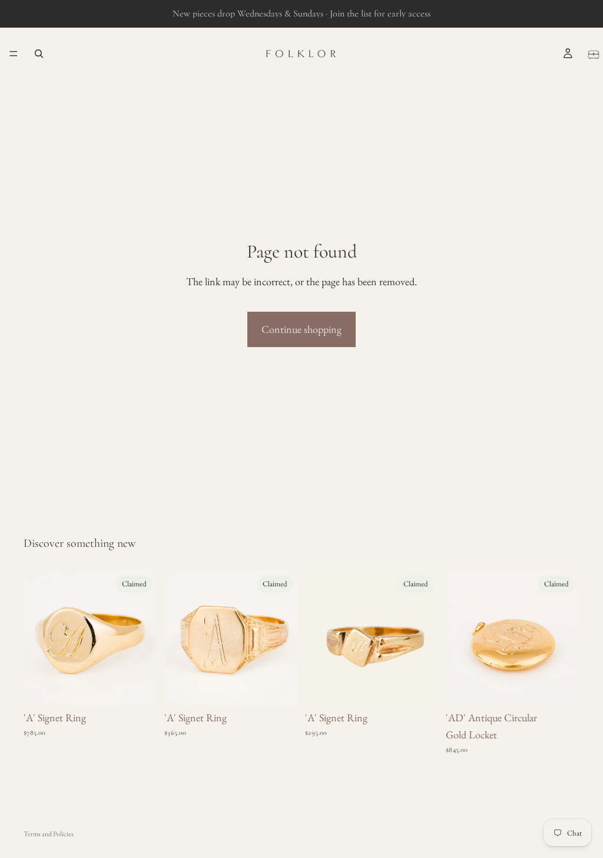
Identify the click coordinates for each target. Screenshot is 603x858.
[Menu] (13, 53)
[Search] (39, 54)
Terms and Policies (49, 834)
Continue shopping (301, 329)
